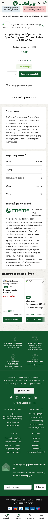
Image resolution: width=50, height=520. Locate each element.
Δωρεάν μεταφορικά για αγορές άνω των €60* (11, 9)
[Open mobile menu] (3, 3)
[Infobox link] (39, 3)
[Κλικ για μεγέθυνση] (7, 24)
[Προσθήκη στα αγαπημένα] (20, 282)
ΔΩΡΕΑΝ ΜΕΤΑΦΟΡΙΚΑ (13, 343)
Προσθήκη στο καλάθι (30, 74)
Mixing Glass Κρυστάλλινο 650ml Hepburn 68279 (35, 304)
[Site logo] (24, 3)
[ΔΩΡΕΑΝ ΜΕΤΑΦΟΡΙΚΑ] (13, 339)
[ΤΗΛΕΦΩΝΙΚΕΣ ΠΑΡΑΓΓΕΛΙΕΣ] (13, 357)
